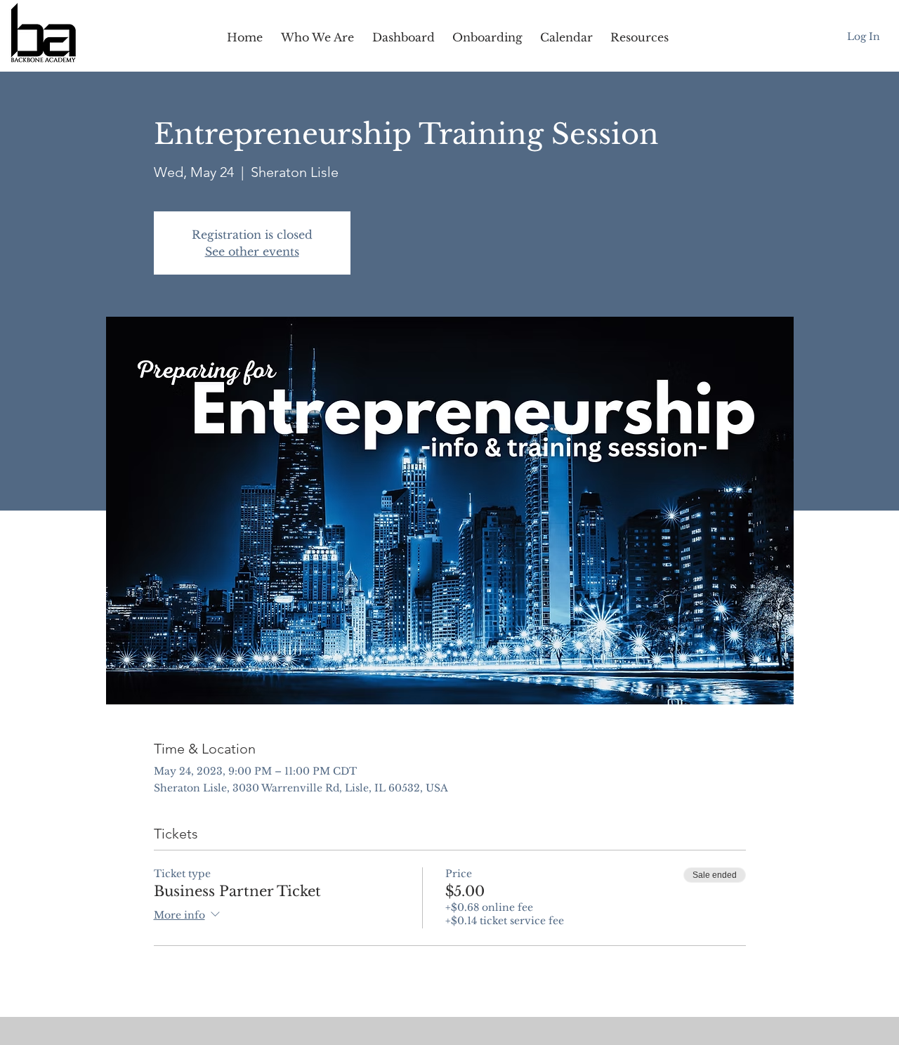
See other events (252, 251)
